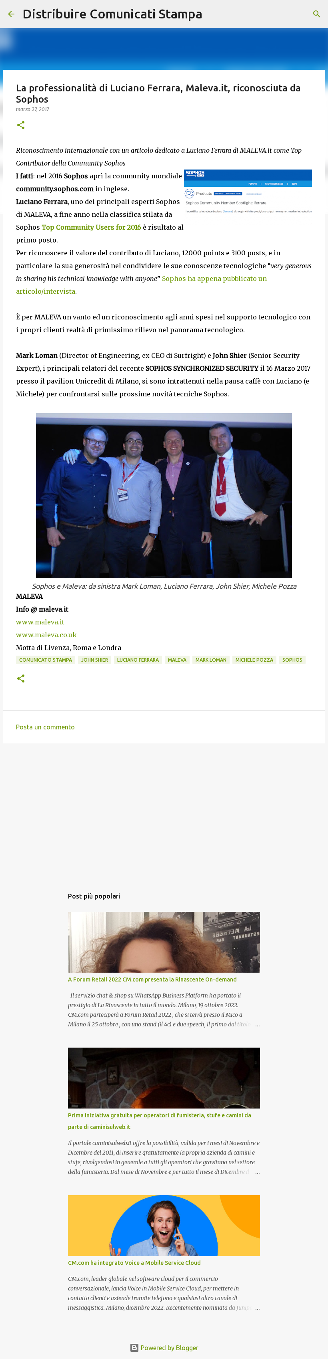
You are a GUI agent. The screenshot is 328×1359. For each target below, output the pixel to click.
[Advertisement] (164, 811)
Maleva (177, 659)
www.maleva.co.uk (46, 635)
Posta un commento (45, 727)
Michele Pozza (254, 659)
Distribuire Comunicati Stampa (112, 13)
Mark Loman (211, 659)
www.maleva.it (40, 622)
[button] (21, 125)
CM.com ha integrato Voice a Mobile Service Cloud (134, 1263)
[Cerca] (213, 14)
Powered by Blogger (168, 1347)
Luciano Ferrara (138, 659)
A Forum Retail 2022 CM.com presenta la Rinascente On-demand (152, 979)
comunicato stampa (45, 659)
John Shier (94, 659)
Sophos (292, 659)
